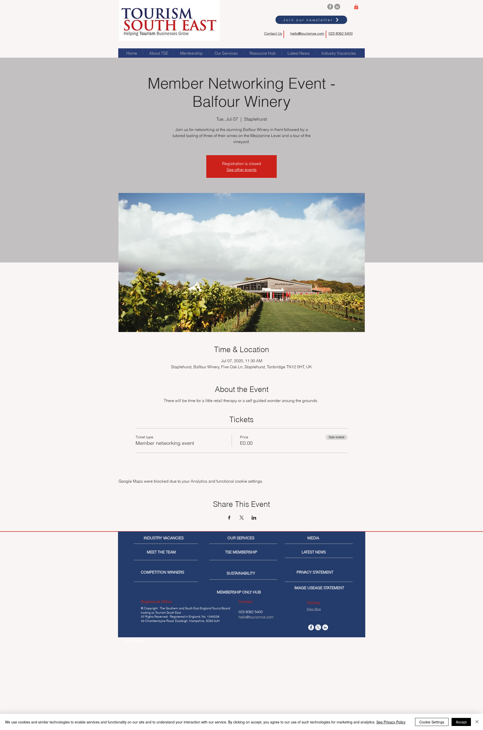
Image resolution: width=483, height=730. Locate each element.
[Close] (477, 722)
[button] (356, 6)
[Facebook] (330, 7)
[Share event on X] (241, 518)
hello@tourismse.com (307, 33)
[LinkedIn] (337, 7)
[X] (318, 627)
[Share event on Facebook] (229, 518)
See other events (242, 169)
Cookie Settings (431, 721)
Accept (461, 721)
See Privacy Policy (391, 721)
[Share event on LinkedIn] (254, 518)
